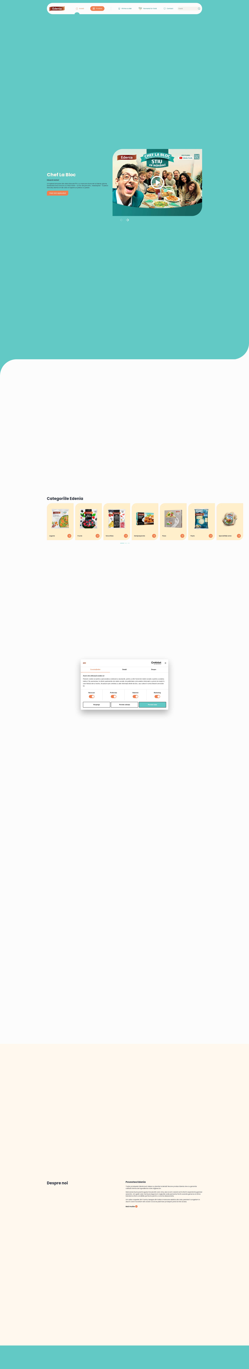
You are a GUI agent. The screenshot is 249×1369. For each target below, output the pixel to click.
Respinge (96, 704)
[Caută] (199, 8)
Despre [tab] (153, 669)
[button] (122, 544)
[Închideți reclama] (165, 663)
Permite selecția (124, 704)
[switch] (113, 696)
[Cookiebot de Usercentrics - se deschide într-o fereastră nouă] (152, 663)
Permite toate (152, 704)
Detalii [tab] (124, 669)
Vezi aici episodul (57, 193)
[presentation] (122, 220)
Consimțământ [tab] (95, 669)
